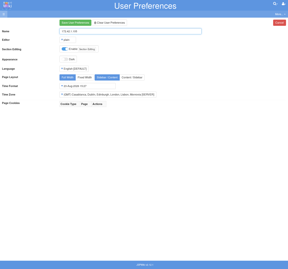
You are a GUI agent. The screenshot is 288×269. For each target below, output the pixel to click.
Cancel (279, 22)
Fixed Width (85, 77)
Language (8, 69)
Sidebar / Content (107, 77)
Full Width (68, 77)
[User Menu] (284, 3)
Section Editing (11, 49)
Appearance (10, 59)
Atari (7, 5)
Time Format (10, 86)
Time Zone (8, 94)
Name (5, 31)
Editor (6, 40)
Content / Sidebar (132, 77)
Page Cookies (11, 103)
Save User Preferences (75, 22)
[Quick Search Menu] (275, 3)
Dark (71, 59)
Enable (81, 49)
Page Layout (10, 77)
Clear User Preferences (110, 22)
